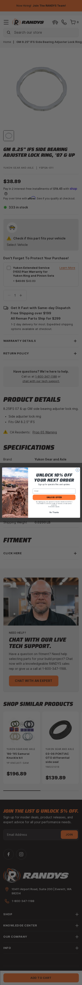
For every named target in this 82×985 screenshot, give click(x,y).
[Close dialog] (77, 470)
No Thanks (54, 512)
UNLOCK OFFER (53, 497)
